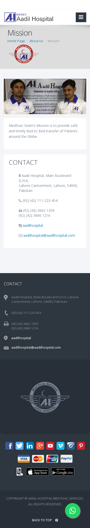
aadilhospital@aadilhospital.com (49, 235)
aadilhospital (33, 225)
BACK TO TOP (42, 520)
